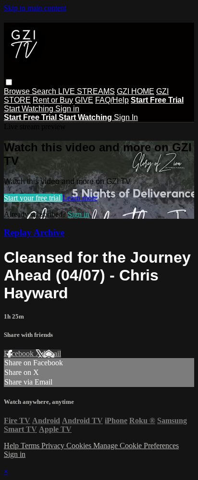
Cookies (79, 445)
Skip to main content (35, 8)
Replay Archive (34, 232)
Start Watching (29, 109)
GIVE (84, 100)
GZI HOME (135, 91)
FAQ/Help (112, 100)
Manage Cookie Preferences (136, 445)
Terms (31, 445)
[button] (9, 82)
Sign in (67, 109)
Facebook (20, 353)
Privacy (53, 445)
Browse (18, 91)
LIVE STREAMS (86, 91)
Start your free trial (33, 198)
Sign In (126, 117)
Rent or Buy (53, 100)
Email (52, 353)
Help (12, 445)
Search (45, 91)
